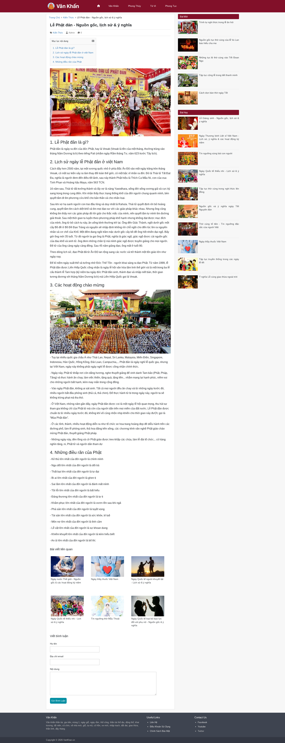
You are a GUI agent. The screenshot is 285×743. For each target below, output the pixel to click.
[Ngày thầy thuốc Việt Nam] (188, 246)
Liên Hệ (153, 722)
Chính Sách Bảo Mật (160, 731)
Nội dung (54, 669)
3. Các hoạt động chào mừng (68, 57)
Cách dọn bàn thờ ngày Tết (213, 93)
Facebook (202, 722)
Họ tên (53, 644)
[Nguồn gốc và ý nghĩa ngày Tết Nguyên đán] (188, 211)
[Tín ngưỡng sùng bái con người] (188, 158)
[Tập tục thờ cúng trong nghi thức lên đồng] (188, 193)
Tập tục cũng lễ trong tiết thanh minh (218, 75)
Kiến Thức (58, 32)
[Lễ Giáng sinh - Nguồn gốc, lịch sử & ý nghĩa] (188, 123)
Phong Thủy (134, 6)
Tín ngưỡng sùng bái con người (215, 153)
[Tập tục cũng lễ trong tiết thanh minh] (188, 80)
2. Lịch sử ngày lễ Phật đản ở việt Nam (73, 52)
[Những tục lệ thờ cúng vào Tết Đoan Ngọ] (188, 62)
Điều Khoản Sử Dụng (160, 726)
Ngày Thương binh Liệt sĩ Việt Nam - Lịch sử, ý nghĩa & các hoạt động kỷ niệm (219, 139)
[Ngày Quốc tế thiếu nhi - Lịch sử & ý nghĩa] (188, 175)
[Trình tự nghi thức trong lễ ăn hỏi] (188, 27)
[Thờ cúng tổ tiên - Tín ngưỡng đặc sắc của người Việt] (188, 228)
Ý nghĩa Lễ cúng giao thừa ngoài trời (218, 277)
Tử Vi (153, 6)
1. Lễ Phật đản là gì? (64, 48)
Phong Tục (171, 6)
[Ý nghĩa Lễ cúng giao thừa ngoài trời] (188, 281)
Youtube (202, 726)
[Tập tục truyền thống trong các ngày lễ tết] (188, 264)
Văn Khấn (114, 6)
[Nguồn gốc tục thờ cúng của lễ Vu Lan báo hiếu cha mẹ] (188, 44)
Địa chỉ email (56, 656)
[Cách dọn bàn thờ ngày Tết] (188, 97)
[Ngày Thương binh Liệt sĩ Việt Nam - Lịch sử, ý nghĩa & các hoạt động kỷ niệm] (188, 140)
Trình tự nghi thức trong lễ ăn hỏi (216, 22)
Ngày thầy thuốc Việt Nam (212, 241)
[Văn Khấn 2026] (67, 5)
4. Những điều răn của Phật (67, 62)
